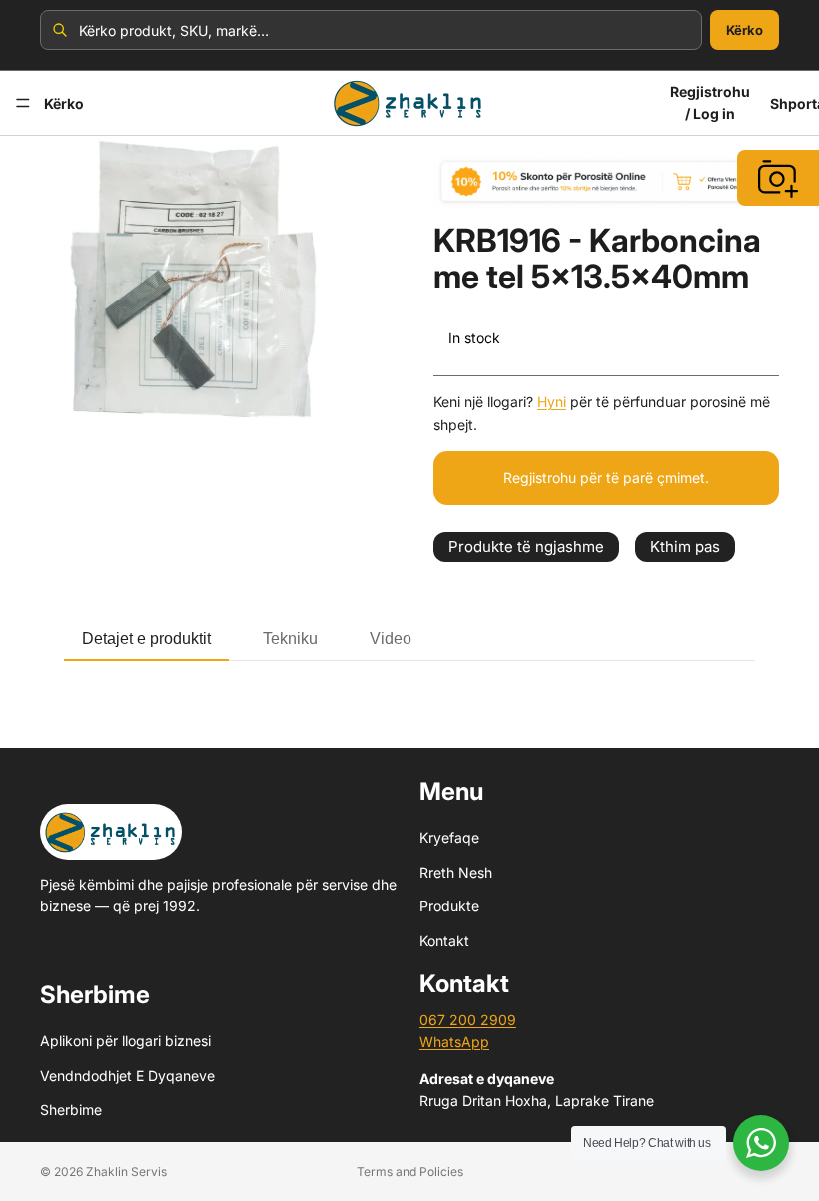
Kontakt (444, 939)
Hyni (551, 401)
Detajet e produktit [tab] (146, 638)
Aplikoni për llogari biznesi (125, 1040)
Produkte (449, 906)
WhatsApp (454, 1041)
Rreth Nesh (455, 871)
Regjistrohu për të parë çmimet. (606, 477)
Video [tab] (390, 638)
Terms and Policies (410, 1171)
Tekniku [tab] (290, 638)
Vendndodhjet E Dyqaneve (127, 1074)
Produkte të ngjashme (526, 546)
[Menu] (23, 103)
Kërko (744, 30)
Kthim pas (685, 546)
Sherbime (71, 1109)
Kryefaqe (449, 837)
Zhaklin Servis (126, 1171)
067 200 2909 (467, 1019)
